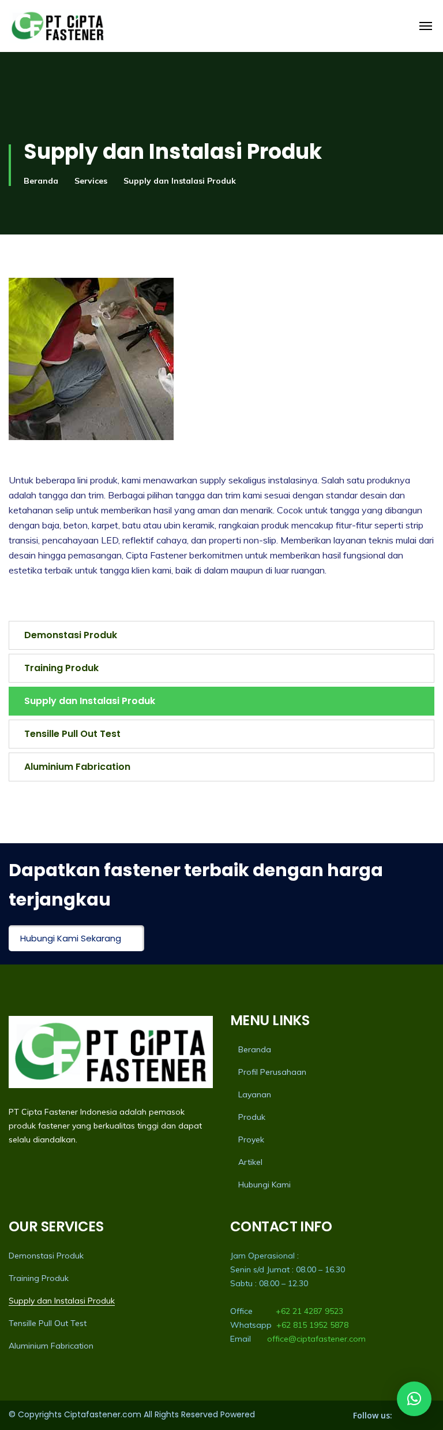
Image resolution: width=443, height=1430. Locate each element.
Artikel (250, 1162)
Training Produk (61, 668)
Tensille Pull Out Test (72, 733)
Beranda (41, 181)
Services (90, 181)
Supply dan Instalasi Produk (89, 700)
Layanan (254, 1094)
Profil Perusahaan (272, 1072)
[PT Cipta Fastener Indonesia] (58, 26)
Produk (251, 1117)
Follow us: (372, 1415)
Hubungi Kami (264, 1184)
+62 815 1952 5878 (312, 1325)
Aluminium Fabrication (77, 766)
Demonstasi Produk (70, 635)
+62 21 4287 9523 (309, 1311)
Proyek (251, 1139)
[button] (414, 1398)
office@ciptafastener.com (316, 1339)
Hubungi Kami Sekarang (70, 938)
